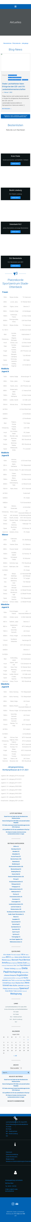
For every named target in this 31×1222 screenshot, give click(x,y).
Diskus (28, 963)
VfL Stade (16, 1011)
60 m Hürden (7, 954)
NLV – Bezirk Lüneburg (16, 1019)
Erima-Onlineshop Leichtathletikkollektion (16, 1009)
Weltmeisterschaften (15, 942)
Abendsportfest (15, 849)
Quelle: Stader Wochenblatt (15, 914)
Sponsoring (15, 924)
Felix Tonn (16, 965)
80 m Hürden (17, 954)
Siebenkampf (16, 988)
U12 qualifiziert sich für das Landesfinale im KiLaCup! (15, 829)
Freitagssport (15, 886)
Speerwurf (24, 988)
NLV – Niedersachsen (16, 1017)
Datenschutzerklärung (12, 1154)
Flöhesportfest (15, 884)
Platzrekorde (16, 43)
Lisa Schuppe (18, 978)
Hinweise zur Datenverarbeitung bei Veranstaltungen (17, 1161)
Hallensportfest (15, 891)
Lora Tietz (11, 980)
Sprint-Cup (15, 932)
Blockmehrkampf (15, 869)
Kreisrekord (15, 899)
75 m (12, 954)
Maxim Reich (11, 983)
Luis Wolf (17, 980)
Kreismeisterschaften (15, 896)
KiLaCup (15, 894)
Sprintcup (15, 934)
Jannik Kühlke (25, 972)
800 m (8, 957)
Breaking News (15, 871)
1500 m (15, 846)
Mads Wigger (23, 980)
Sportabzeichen (15, 926)
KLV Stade (16, 1014)
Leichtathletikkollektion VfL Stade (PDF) (16, 1007)
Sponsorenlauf (15, 921)
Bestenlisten (7, 43)
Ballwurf (9, 960)
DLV (16, 1022)
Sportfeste (25, 79)
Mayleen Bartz (20, 983)
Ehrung (15, 879)
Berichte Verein (12, 75)
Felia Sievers (10, 965)
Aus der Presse (15, 856)
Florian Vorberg (9, 968)
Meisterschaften (15, 909)
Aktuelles (14, 851)
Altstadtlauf (15, 854)
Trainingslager (15, 936)
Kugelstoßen (22, 975)
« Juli (15, 1055)
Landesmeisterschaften (14, 79)
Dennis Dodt (15, 874)
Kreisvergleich (15, 901)
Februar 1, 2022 (8, 92)
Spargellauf (15, 919)
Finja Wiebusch (25, 965)
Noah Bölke (26, 985)
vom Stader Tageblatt (15, 939)
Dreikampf (4, 965)
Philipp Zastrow (8, 988)
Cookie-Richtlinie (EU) (11, 1156)
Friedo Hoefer (18, 968)
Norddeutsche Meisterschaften (15, 911)
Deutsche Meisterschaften (14, 876)
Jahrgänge (25, 43)
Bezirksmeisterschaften (15, 866)
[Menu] (15, 6)
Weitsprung (16, 993)
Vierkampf (24, 991)
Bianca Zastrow (12, 963)
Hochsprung (15, 972)
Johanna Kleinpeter (10, 975)
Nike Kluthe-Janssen (16, 985)
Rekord (15, 916)
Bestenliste (15, 861)
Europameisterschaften (15, 881)
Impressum (9, 1152)
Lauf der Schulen (15, 906)
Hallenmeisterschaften (14, 77)
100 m (23, 954)
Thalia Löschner (17, 991)
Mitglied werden (10, 1159)
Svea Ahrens (9, 991)
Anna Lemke (19, 957)
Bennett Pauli (17, 960)
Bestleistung (15, 864)
